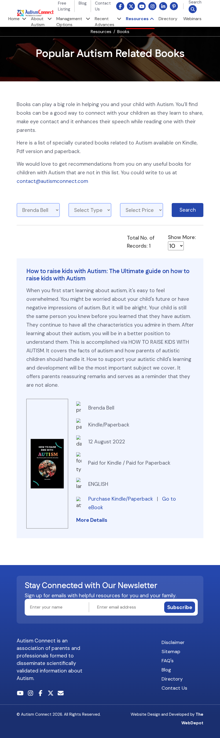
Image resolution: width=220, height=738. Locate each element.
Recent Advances (104, 21)
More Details (91, 520)
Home (14, 18)
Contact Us (174, 688)
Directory (168, 18)
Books (123, 31)
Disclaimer (173, 642)
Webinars (192, 18)
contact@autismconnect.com (52, 181)
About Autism (38, 21)
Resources (137, 18)
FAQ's (168, 660)
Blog (83, 3)
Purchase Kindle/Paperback (121, 498)
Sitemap (171, 651)
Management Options (69, 21)
